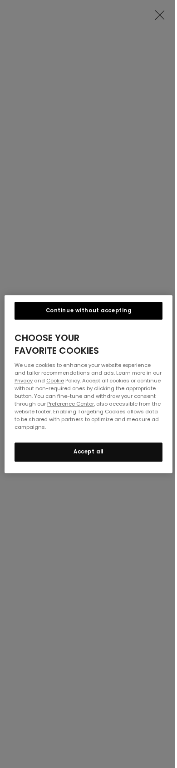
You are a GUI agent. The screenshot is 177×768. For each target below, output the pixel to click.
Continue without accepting (89, 310)
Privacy (24, 380)
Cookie (55, 380)
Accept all (88, 451)
